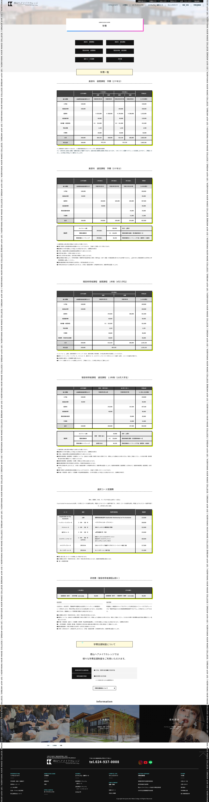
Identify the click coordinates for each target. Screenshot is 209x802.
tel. (104, 761)
